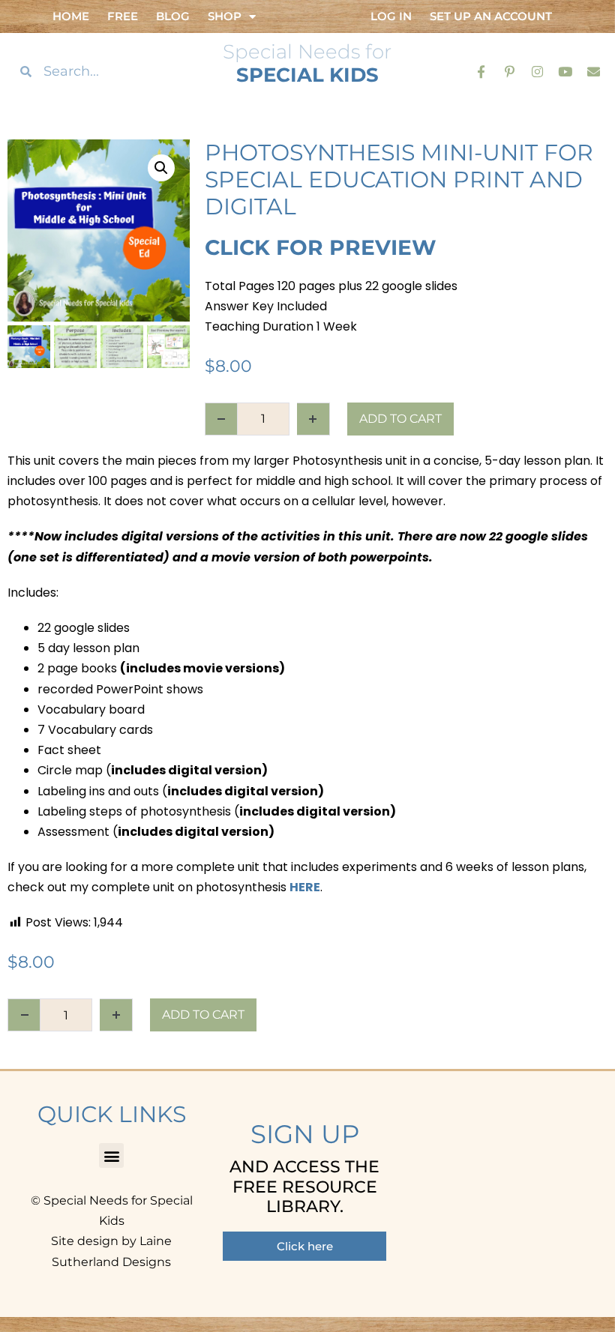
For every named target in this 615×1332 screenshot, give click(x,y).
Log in (391, 16)
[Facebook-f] (481, 71)
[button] (161, 167)
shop (225, 16)
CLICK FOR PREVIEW (320, 247)
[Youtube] (565, 71)
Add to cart (400, 419)
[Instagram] (537, 71)
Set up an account (491, 16)
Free (122, 16)
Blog (173, 16)
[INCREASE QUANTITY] (313, 419)
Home (70, 16)
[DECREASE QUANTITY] (221, 419)
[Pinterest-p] (509, 71)
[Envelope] (594, 71)
